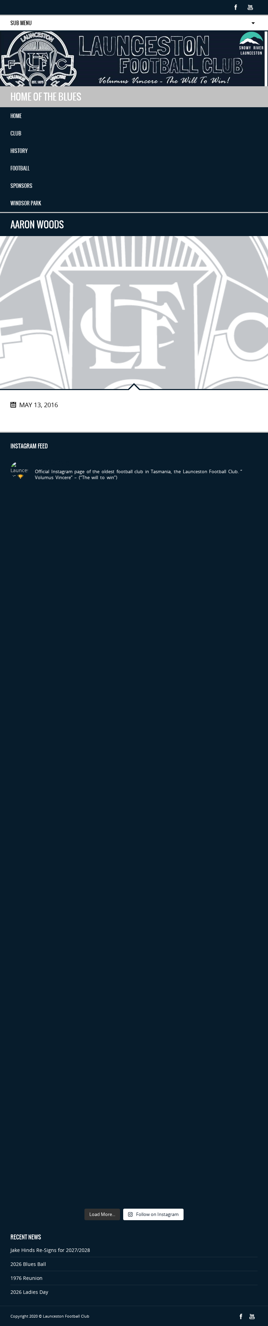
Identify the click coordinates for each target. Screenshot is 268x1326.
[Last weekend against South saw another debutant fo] (71, 1169)
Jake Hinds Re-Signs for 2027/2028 (50, 1250)
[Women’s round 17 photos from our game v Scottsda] (197, 595)
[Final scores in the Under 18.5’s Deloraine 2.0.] (197, 1097)
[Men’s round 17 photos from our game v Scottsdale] (71, 595)
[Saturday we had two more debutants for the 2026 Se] (71, 953)
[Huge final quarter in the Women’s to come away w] (71, 810)
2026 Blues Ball (28, 1264)
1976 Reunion (26, 1278)
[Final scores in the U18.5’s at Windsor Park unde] (71, 882)
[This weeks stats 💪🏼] (71, 738)
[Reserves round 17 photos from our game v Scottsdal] (71, 666)
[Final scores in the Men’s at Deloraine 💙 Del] (71, 1025)
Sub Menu (21, 23)
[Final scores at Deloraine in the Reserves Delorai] (71, 1097)
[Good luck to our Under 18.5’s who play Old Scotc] (71, 523)
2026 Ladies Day (29, 1292)
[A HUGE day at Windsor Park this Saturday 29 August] (197, 523)
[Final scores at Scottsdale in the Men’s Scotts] (197, 738)
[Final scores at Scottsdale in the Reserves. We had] (197, 810)
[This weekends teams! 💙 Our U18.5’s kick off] (197, 882)
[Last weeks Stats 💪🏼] (197, 953)
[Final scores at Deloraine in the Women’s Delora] (197, 1025)
